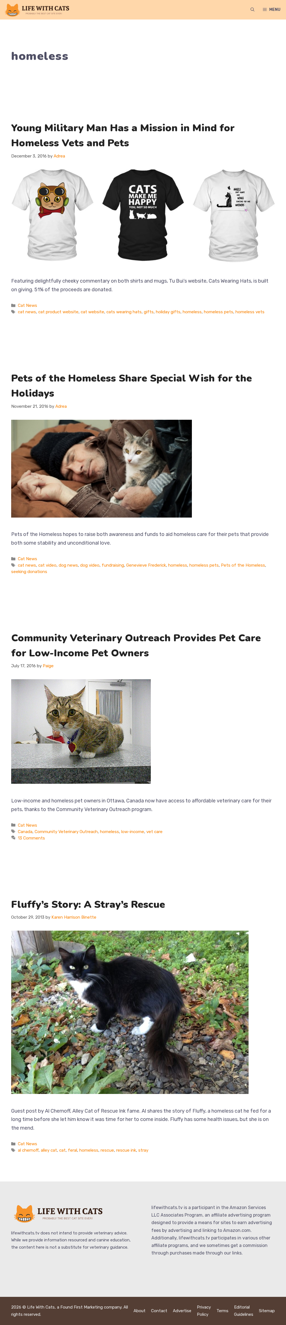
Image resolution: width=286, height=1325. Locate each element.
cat (62, 1150)
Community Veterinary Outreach (66, 831)
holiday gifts (168, 311)
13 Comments (31, 838)
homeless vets (249, 311)
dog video (89, 565)
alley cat (49, 1150)
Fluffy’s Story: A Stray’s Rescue (88, 904)
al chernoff (28, 1150)
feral (72, 1150)
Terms (222, 1310)
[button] (252, 10)
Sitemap (267, 1310)
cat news (27, 311)
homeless (192, 311)
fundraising (113, 565)
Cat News (27, 305)
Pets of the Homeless (243, 565)
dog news (68, 565)
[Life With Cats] (38, 10)
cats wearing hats (124, 311)
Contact (159, 1310)
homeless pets (218, 311)
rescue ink (126, 1150)
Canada (25, 831)
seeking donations (29, 571)
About (140, 1310)
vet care (154, 831)
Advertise (182, 1310)
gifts (149, 311)
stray (143, 1150)
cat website (92, 311)
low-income (132, 831)
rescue (107, 1150)
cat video (47, 565)
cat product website (58, 311)
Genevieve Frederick (146, 565)
